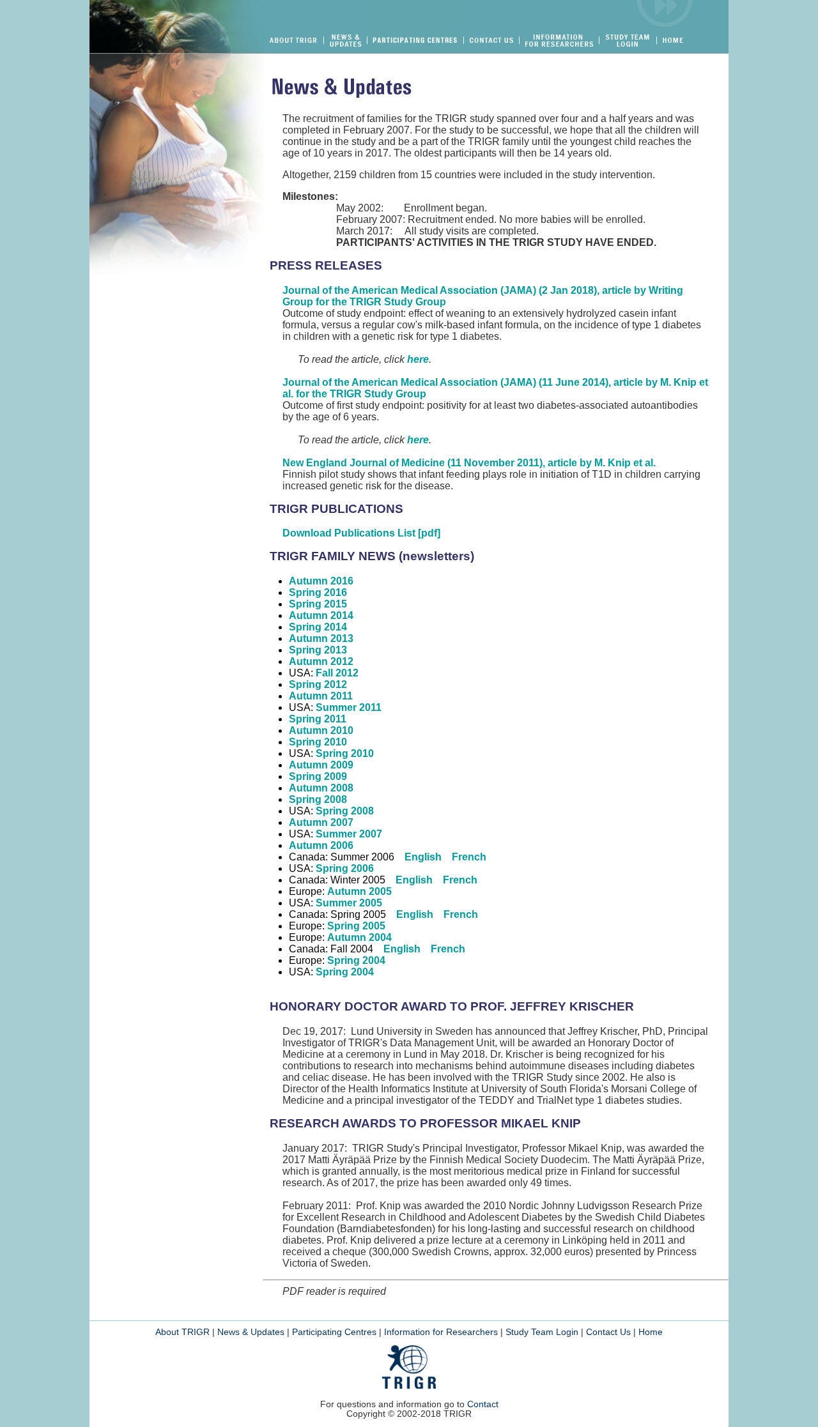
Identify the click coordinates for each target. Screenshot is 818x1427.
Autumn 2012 (321, 661)
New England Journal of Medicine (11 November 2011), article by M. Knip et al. (469, 462)
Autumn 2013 (321, 638)
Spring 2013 (318, 650)
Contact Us (608, 1332)
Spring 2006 (345, 868)
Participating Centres (334, 1332)
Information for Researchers (441, 1332)
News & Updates (250, 1332)
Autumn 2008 (321, 787)
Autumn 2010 (321, 730)
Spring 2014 (318, 627)
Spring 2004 (356, 960)
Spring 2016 (318, 592)
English (423, 856)
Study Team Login (541, 1332)
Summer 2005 (349, 902)
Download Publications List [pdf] (361, 533)
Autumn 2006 (321, 845)
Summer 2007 (349, 833)
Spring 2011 (317, 719)
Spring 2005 (356, 925)
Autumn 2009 (321, 764)
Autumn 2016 (321, 581)
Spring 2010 (318, 741)
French (469, 856)
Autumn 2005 (359, 891)
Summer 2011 (349, 707)
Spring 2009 (318, 776)
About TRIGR (182, 1332)
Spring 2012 (318, 684)
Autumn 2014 (321, 615)
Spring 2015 (318, 604)
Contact (482, 1404)
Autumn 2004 (359, 937)
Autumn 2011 (321, 696)
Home (650, 1332)
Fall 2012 (337, 673)
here (418, 359)
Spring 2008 (318, 799)
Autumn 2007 (321, 822)
